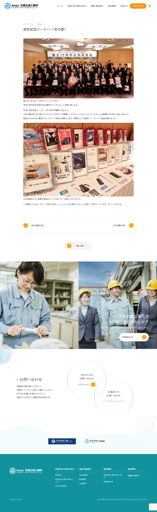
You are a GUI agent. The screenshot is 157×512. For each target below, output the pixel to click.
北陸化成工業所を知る (64, 469)
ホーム (60, 6)
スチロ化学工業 (63, 204)
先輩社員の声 (109, 482)
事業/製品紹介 (85, 469)
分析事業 (82, 483)
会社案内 (58, 475)
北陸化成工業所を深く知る (113, 476)
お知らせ (124, 6)
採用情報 (107, 469)
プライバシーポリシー (16, 499)
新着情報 (132, 469)
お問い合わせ (138, 6)
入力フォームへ (84, 384)
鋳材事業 (82, 479)
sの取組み (61, 486)
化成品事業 (83, 475)
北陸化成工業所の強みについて (64, 481)
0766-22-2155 (113, 401)
